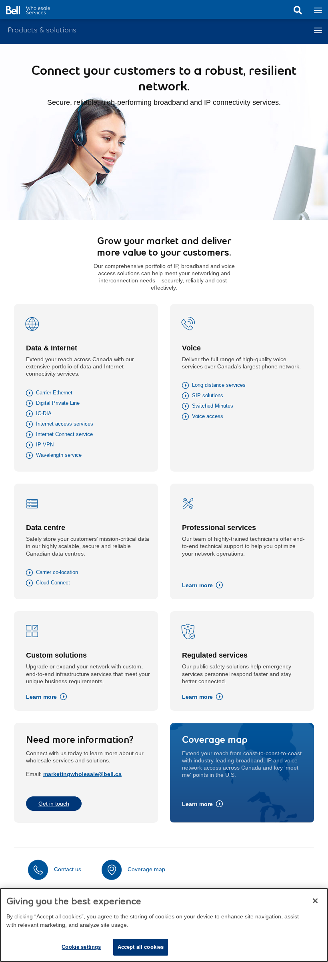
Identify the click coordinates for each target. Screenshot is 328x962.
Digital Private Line (58, 403)
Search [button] (298, 10)
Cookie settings (81, 947)
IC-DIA (44, 413)
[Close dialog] (315, 901)
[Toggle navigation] (318, 10)
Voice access (207, 416)
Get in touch (53, 803)
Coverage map (146, 869)
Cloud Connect (53, 583)
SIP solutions (207, 395)
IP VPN (45, 445)
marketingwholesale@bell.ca (82, 774)
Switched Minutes (212, 406)
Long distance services (219, 385)
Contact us (67, 869)
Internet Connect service (64, 434)
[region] (164, 925)
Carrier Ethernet (54, 393)
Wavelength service (59, 455)
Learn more (197, 585)
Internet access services (64, 424)
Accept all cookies (141, 947)
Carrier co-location (57, 572)
